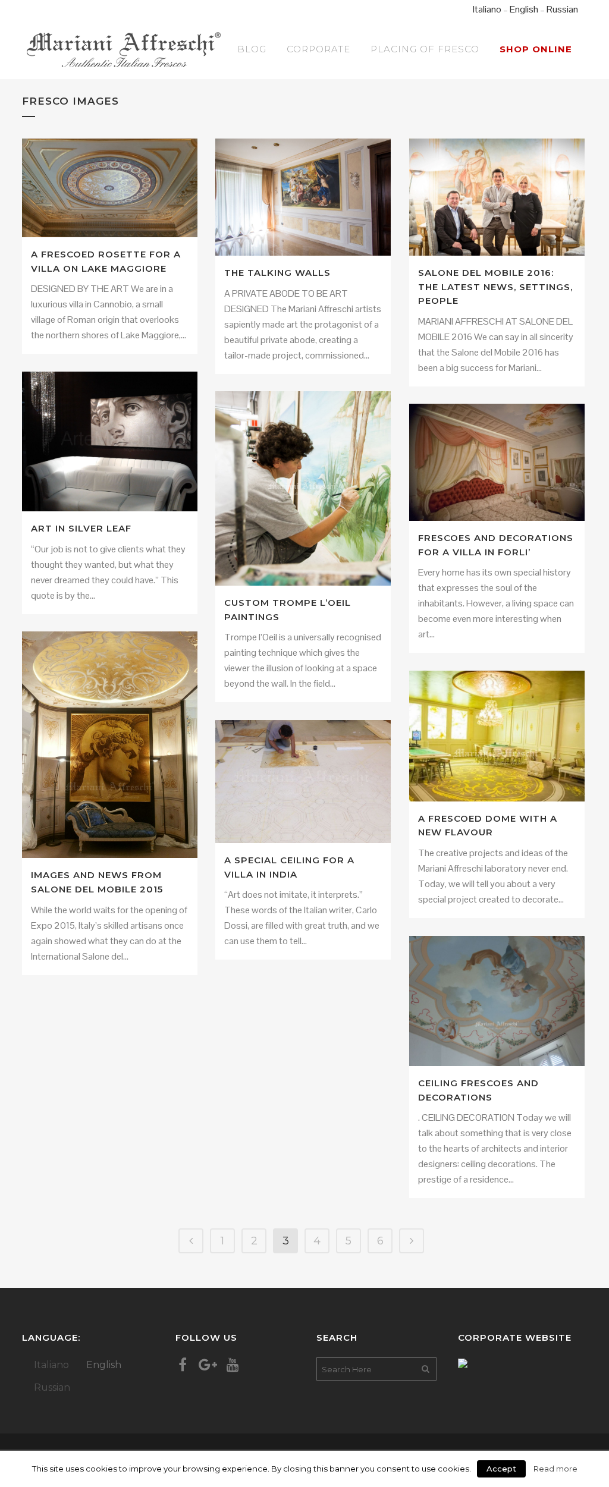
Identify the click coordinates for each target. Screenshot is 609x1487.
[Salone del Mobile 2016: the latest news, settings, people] (497, 197)
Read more (555, 1468)
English (524, 9)
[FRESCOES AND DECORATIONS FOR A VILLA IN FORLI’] (497, 462)
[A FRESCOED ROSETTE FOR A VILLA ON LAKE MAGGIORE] (109, 188)
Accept (501, 1468)
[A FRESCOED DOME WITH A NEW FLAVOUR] (497, 736)
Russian (562, 9)
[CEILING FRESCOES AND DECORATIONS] (497, 1001)
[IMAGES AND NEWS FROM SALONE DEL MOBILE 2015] (109, 744)
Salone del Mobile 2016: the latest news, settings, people (495, 286)
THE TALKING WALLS (277, 272)
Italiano (487, 9)
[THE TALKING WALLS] (303, 197)
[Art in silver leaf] (109, 441)
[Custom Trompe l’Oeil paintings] (303, 488)
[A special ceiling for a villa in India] (303, 781)
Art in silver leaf (81, 528)
